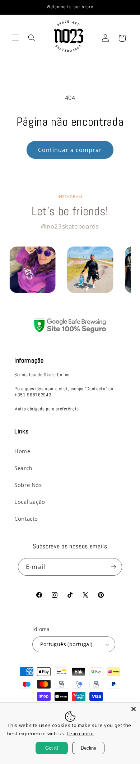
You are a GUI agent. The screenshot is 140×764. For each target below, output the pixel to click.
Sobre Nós (28, 484)
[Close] (133, 709)
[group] (32, 270)
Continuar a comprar (70, 150)
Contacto (26, 518)
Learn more (80, 733)
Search (23, 467)
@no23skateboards (70, 226)
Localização (29, 501)
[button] (15, 38)
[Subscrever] (113, 567)
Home (22, 451)
